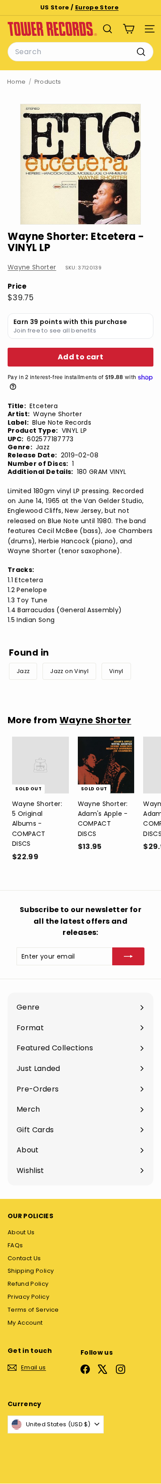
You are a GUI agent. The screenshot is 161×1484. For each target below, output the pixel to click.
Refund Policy (28, 1283)
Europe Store (97, 7)
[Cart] (128, 29)
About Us (21, 1232)
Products (47, 81)
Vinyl (116, 671)
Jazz (23, 671)
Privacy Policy (28, 1296)
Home (16, 81)
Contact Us (24, 1258)
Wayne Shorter (32, 267)
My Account (25, 1322)
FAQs (15, 1245)
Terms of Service (33, 1309)
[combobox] (80, 52)
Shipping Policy (31, 1271)
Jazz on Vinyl (69, 671)
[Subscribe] (128, 956)
